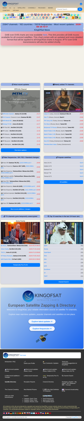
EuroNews (47, 269)
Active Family (5, 249)
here (45, 35)
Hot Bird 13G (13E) (16, 127)
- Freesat (67, 385)
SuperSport (47, 252)
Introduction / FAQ (10, 361)
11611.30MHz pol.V (31, 190)
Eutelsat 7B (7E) (14, 163)
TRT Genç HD (48, 120)
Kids (45, 259)
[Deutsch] (11, 413)
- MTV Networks (70, 383)
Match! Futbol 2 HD (49, 137)
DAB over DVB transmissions (9, 396)
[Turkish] (38, 413)
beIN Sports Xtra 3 (6, 259)
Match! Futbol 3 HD (49, 131)
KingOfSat (75, 417)
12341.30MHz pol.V (7, 178)
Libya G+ (46, 114)
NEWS (5, 8)
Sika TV (46, 117)
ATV (45, 262)
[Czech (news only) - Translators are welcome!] (27, 413)
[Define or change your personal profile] (81, 4)
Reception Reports (29, 382)
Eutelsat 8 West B (65, 114)
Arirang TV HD (7, 124)
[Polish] (25, 413)
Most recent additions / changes (20, 209)
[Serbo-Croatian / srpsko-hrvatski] (43, 413)
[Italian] (22, 413)
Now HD (46, 141)
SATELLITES (21, 8)
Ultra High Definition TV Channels (51, 390)
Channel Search (64, 282)
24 (45, 273)
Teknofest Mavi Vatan (50, 144)
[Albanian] (50, 413)
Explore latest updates (41, 321)
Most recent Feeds (48, 400)
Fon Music (47, 124)
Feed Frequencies (48, 398)
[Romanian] (45, 413)
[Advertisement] (42, 64)
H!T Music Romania (7, 256)
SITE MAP (16, 10)
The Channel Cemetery (12, 389)
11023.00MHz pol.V (25, 163)
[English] (4, 413)
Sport (45, 245)
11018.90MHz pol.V (27, 203)
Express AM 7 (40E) (19, 166)
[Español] (20, 413)
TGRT (45, 276)
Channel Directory (48, 382)
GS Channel (6, 117)
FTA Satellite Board (48, 401)
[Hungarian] (48, 413)
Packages (65, 382)
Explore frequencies (41, 329)
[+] (10, 8)
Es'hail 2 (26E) (16, 259)
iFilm (45, 256)
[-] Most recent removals (31, 375)
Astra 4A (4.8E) (17, 186)
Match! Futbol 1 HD (49, 134)
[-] (14, 8)
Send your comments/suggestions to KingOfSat (69, 363)
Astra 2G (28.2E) (18, 120)
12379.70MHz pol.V (7, 183)
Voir (81, 163)
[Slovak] (29, 413)
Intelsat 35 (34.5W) (20, 114)
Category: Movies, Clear (31, 401)
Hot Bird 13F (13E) (18, 190)
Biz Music (4, 245)
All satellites (63, 182)
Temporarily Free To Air (20, 265)
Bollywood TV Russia (50, 127)
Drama (46, 249)
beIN (45, 266)
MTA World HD (7, 120)
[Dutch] (9, 413)
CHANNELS (31, 8)
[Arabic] (36, 413)
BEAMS (50, 8)
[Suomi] (34, 413)
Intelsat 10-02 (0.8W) (19, 256)
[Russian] (41, 413)
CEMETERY (6, 10)
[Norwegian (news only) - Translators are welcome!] (16, 413)
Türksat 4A (67, 120)
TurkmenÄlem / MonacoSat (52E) (23, 171)
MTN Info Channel (8, 114)
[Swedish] (13, 413)
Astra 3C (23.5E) (11, 252)
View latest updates (20, 150)
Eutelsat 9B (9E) (26, 117)
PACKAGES (41, 8)
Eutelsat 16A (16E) (14, 203)
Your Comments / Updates (50, 363)
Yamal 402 (63, 124)
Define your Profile (29, 363)
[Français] (6, 413)
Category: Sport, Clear (30, 398)
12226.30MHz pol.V (7, 173)
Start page (23, 355)
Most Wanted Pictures (30, 389)
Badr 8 (62, 117)
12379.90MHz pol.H (29, 186)
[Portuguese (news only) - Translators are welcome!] (18, 413)
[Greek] (32, 413)
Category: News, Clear (30, 400)
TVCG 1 (3, 252)
